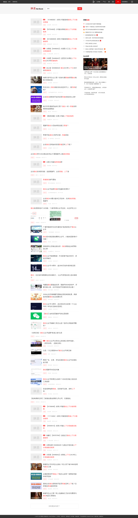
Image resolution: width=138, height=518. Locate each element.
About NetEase (52, 516)
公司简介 (58, 516)
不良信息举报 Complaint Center (87, 516)
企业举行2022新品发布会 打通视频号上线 (50, 154)
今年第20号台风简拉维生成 (92, 40)
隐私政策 (77, 516)
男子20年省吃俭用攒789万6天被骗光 (94, 29)
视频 (44, 25)
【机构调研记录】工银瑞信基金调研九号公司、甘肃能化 (51, 398)
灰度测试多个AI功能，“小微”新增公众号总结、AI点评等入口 (54, 208)
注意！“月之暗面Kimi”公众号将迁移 (57, 350)
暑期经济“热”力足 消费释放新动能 (93, 32)
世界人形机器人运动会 (91, 43)
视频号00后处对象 (51, 370)
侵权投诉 (101, 516)
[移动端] (94, 1)
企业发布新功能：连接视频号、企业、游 (50, 171)
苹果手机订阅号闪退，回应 (56, 135)
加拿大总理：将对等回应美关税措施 (94, 38)
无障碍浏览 (14, 1)
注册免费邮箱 (124, 1)
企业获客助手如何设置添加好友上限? (59, 97)
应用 (9, 1)
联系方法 (63, 516)
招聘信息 (68, 516)
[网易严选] (104, 1)
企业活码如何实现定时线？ (57, 144)
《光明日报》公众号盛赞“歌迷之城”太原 (46, 333)
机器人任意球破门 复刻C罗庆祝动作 (94, 49)
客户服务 (72, 516)
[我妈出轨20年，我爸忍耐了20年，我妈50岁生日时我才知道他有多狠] (95, 64)
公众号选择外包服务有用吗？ (56, 189)
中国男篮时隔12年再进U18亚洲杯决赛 (94, 52)
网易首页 (5, 1)
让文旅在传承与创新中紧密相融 (93, 24)
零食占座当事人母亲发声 (91, 46)
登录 (118, 1)
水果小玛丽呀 (54, 162)
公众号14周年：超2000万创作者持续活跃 (59, 265)
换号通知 (49, 179)
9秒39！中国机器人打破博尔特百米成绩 (95, 26)
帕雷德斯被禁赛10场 (90, 35)
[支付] (109, 1)
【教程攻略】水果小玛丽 (60, 116)
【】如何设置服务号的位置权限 (56, 314)
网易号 (45, 82)
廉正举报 (96, 516)
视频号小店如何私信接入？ (56, 125)
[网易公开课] (99, 1)
